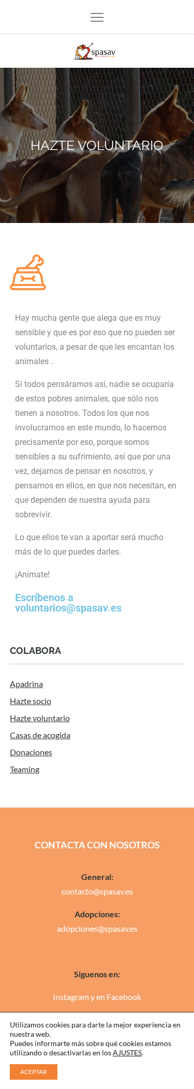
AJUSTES (127, 1052)
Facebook (124, 997)
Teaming (24, 769)
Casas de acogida (40, 735)
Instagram (71, 997)
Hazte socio (30, 701)
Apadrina (26, 684)
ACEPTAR (33, 1072)
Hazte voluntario (40, 718)
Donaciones (31, 752)
